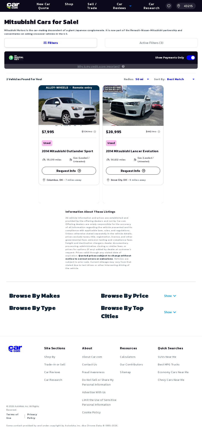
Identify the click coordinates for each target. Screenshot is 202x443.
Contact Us (89, 364)
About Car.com (92, 357)
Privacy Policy (32, 416)
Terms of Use (12, 416)
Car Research (53, 380)
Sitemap (125, 372)
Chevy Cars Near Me (171, 380)
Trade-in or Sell (54, 364)
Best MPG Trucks (169, 364)
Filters (53, 42)
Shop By (49, 357)
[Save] (93, 91)
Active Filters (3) (151, 42)
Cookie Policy (91, 412)
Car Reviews (52, 372)
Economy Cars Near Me (173, 372)
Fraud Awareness (93, 372)
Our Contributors (131, 364)
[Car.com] (13, 6)
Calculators (128, 357)
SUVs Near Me (167, 357)
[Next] (96, 105)
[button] (169, 6)
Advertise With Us (94, 392)
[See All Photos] (68, 105)
